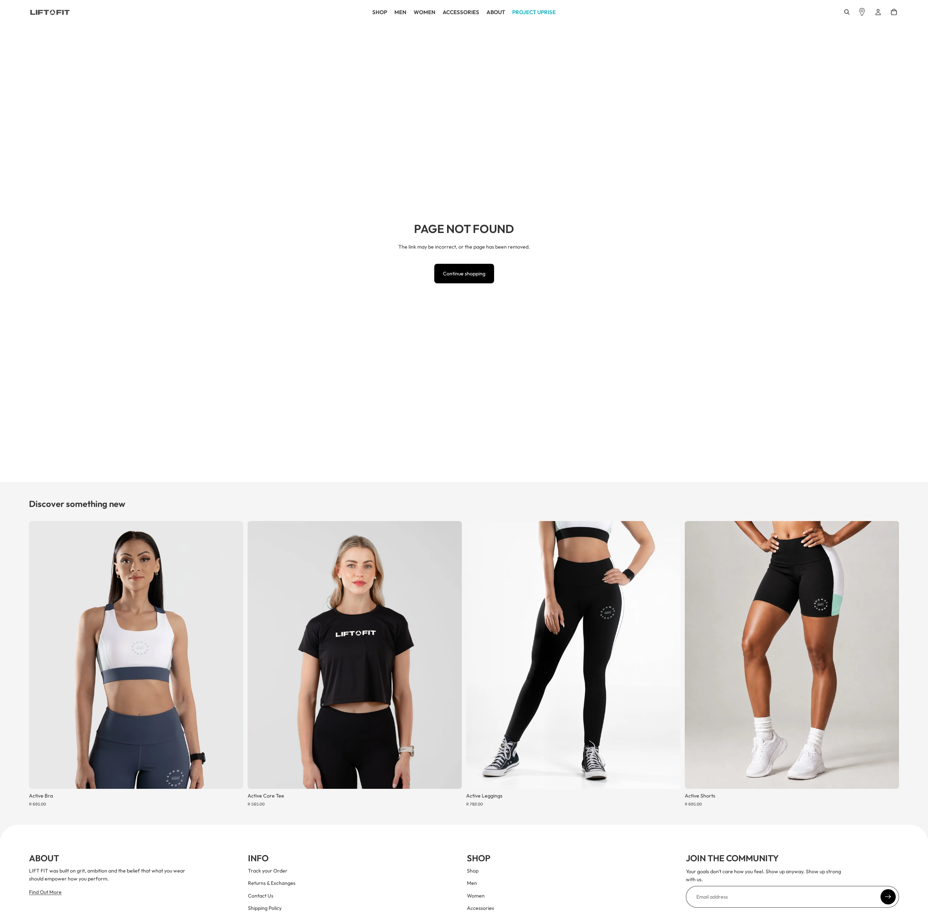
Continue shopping (464, 273)
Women (476, 895)
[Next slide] (232, 655)
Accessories (480, 908)
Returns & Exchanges (271, 883)
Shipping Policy (265, 908)
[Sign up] (888, 896)
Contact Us (260, 895)
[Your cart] (894, 12)
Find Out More (45, 892)
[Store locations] (862, 12)
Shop (472, 870)
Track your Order (267, 870)
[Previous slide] (40, 655)
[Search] (847, 12)
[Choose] (232, 777)
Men (472, 883)
